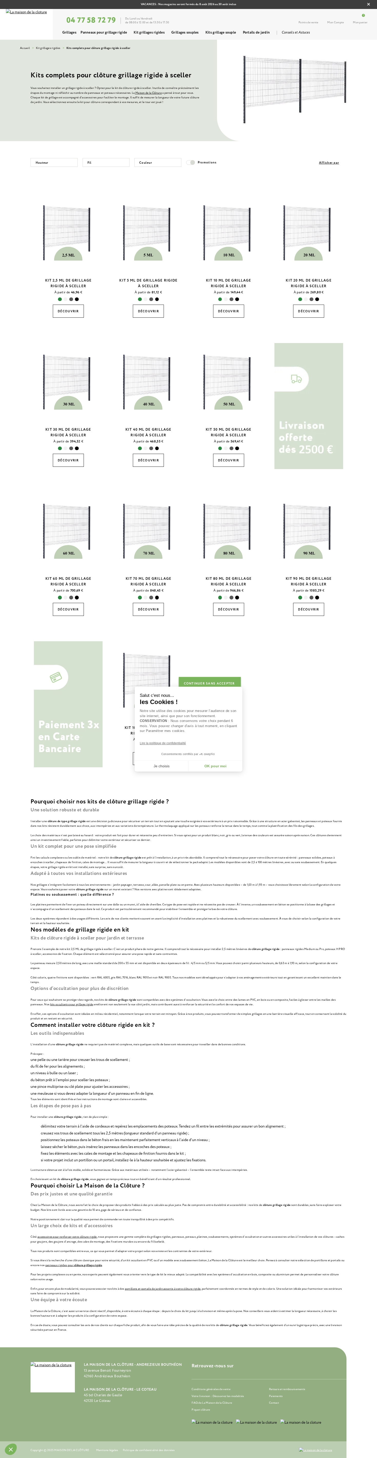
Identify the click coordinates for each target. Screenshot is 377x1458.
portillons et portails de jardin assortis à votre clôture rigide (163, 1289)
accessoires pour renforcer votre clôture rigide (67, 1237)
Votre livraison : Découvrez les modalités (218, 1396)
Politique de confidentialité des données (149, 1450)
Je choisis (162, 766)
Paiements (276, 1396)
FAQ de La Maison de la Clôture (212, 1403)
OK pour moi (215, 766)
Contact (274, 1403)
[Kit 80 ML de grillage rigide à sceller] (228, 531)
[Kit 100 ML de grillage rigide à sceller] (148, 680)
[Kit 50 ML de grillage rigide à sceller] (228, 382)
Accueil (25, 48)
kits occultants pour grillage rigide (71, 1004)
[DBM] (315, 1450)
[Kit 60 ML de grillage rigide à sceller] (68, 531)
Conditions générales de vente (211, 1389)
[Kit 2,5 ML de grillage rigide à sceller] (68, 232)
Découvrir (68, 311)
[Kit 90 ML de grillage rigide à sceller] (308, 531)
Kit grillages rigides (48, 48)
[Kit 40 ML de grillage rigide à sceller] (148, 382)
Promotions (207, 162)
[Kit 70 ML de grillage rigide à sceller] (148, 531)
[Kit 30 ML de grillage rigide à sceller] (68, 382)
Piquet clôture (201, 1410)
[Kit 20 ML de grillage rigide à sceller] (308, 232)
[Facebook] (251, 1366)
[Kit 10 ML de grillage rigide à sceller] (228, 232)
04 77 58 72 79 (91, 20)
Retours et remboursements (287, 1389)
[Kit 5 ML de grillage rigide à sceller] (148, 232)
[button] (11, 1449)
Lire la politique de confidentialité (163, 743)
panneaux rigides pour (59, 1265)
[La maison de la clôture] (26, 24)
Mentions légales (107, 1450)
